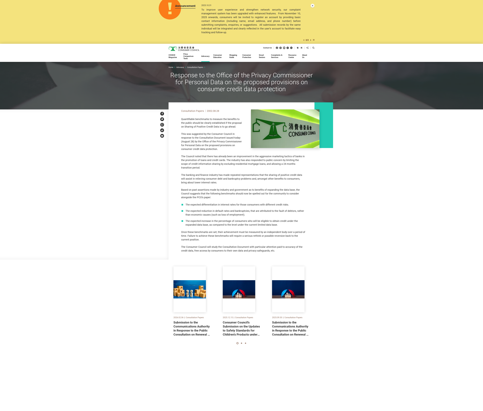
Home (171, 67)
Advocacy (180, 67)
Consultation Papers (195, 67)
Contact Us (267, 48)
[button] (304, 40)
